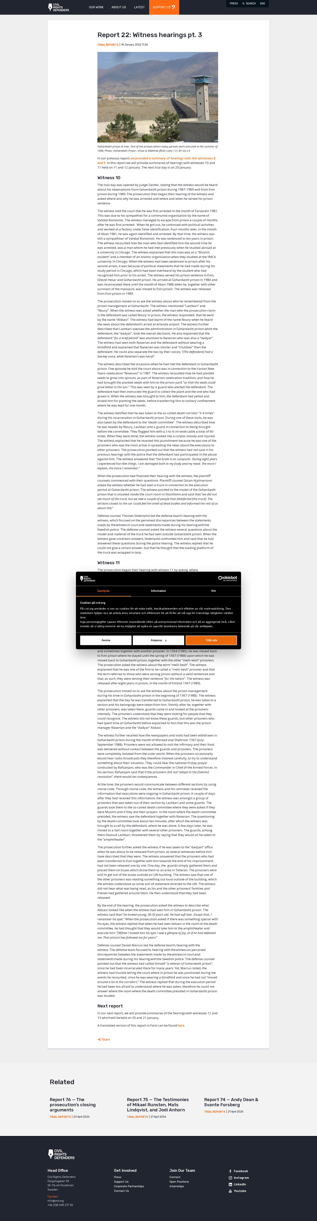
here (181, 1025)
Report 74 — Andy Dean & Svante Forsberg (231, 1102)
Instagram (241, 1178)
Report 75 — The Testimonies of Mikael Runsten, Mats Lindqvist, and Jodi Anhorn (158, 1104)
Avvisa (106, 640)
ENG (262, 3)
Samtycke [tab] (103, 590)
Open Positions (179, 1181)
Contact (53, 1196)
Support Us (121, 1181)
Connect (175, 1177)
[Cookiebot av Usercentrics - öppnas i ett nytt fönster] (221, 578)
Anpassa (156, 640)
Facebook (241, 1171)
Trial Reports (108, 44)
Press (234, 3)
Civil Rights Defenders (58, 7)
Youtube (240, 1191)
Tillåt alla (211, 640)
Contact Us (121, 1191)
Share (106, 1039)
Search (251, 3)
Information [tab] (158, 590)
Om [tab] (213, 590)
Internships (177, 1186)
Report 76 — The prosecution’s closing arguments (73, 1104)
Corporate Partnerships (129, 1186)
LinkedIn (240, 1184)
